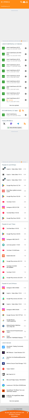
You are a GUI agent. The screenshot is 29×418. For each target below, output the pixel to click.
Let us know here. (18, 409)
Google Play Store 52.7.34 (13, 185)
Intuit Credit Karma (12, 114)
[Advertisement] (14, 25)
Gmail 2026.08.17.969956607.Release (15, 337)
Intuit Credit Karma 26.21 (13, 98)
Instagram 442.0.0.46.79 (13, 239)
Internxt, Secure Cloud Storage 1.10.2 (16, 363)
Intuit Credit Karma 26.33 (13, 65)
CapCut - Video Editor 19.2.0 (14, 304)
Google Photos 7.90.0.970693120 (11, 320)
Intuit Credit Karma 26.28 (13, 75)
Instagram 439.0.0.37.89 (13, 207)
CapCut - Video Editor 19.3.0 (14, 293)
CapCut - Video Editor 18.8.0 (14, 169)
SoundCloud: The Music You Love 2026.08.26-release (15, 390)
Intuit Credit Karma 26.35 (13, 47)
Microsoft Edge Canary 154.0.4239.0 (16, 380)
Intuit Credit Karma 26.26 (13, 81)
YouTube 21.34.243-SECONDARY (12, 266)
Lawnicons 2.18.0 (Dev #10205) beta (16, 385)
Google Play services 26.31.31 (14, 261)
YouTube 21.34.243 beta (13, 250)
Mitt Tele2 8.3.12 (11, 374)
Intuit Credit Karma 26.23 (13, 93)
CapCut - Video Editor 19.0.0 (14, 180)
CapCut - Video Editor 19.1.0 (14, 174)
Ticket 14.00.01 (11, 369)
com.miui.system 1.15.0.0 (13, 245)
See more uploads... (14, 105)
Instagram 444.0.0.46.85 (13, 309)
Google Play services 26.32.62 (14, 298)
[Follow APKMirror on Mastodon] (11, 124)
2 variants (10, 100)
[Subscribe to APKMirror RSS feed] (25, 124)
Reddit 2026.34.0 (11, 255)
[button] (20, 111)
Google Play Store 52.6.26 (13, 196)
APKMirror (6, 2)
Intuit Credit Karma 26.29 (13, 70)
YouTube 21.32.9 (11, 272)
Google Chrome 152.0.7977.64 (14, 315)
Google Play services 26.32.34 (14, 277)
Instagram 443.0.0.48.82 (13, 287)
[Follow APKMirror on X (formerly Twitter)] (4, 124)
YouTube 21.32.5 (11, 202)
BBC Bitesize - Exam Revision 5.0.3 (16, 352)
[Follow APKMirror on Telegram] (18, 124)
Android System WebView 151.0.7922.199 (13, 326)
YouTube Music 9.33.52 (13, 213)
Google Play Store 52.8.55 (13, 218)
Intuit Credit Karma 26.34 (13, 59)
